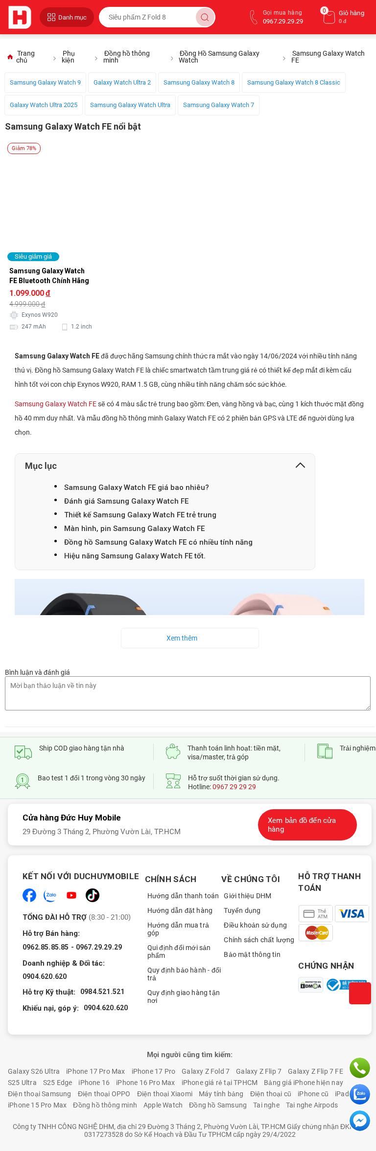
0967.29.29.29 (99, 947)
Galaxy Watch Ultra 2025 (43, 105)
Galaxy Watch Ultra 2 (122, 82)
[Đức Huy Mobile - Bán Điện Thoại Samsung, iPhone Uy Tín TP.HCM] (21, 17)
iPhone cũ (313, 1094)
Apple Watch (163, 1105)
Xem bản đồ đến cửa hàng (302, 825)
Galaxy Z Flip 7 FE (315, 1071)
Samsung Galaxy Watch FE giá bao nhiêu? (136, 487)
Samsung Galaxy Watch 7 (218, 105)
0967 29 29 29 (234, 787)
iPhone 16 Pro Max (145, 1082)
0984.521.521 (102, 992)
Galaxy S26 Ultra (34, 1071)
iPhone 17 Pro (154, 1071)
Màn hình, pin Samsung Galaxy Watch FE (134, 528)
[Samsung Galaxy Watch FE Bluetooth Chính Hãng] (67, 157)
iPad (342, 1094)
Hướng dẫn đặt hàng (180, 910)
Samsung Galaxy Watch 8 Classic (293, 82)
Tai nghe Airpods (312, 1105)
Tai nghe (266, 1105)
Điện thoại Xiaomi (164, 1094)
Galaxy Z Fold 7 (206, 1071)
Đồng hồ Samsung (218, 1105)
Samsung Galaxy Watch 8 (199, 82)
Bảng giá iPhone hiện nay (303, 1082)
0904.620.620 (45, 976)
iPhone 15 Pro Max (37, 1105)
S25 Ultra (22, 1082)
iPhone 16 (94, 1082)
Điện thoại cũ (271, 1094)
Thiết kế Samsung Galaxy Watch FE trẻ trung (140, 514)
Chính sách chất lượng (259, 940)
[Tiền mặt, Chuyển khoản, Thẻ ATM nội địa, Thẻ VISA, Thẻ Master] (335, 923)
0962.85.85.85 (46, 947)
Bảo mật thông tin (252, 954)
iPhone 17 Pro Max (95, 1071)
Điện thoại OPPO (104, 1094)
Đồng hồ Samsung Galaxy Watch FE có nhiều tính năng (158, 542)
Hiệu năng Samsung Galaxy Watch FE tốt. (135, 556)
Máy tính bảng (221, 1094)
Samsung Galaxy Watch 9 (45, 82)
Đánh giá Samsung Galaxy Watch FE (126, 501)
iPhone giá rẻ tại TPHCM (220, 1082)
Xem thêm (181, 638)
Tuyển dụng (242, 910)
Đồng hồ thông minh (105, 1105)
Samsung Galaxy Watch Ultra (130, 105)
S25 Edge (57, 1082)
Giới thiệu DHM (247, 896)
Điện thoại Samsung (39, 1094)
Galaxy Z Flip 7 (259, 1071)
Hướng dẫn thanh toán (183, 896)
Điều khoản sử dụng (255, 925)
